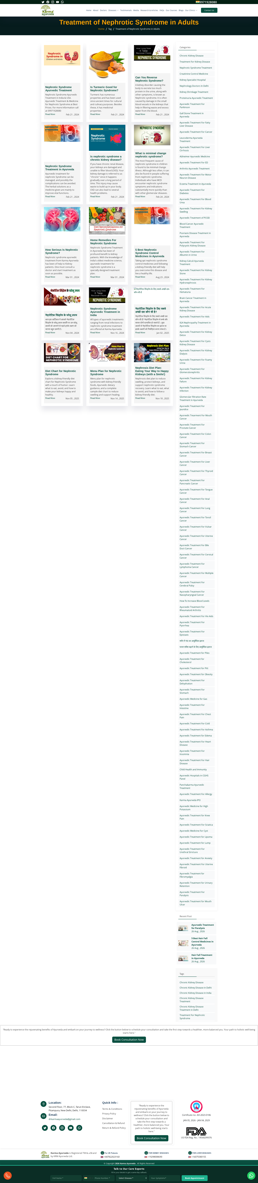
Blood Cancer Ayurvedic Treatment (192, 225)
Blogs (181, 10)
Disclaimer (107, 1118)
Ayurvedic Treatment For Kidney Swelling (196, 210)
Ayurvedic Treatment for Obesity (196, 674)
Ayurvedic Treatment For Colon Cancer (195, 435)
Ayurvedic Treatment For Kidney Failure (196, 380)
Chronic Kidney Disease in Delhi (196, 987)
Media (136, 10)
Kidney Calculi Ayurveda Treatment (192, 262)
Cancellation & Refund (113, 1123)
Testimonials (126, 10)
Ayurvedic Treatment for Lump (195, 842)
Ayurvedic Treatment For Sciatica (196, 824)
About (95, 10)
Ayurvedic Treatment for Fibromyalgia (192, 875)
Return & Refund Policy (114, 1127)
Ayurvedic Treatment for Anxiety (196, 858)
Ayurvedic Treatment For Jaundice (192, 408)
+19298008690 (155, 1156)
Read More (50, 114)
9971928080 (208, 2)
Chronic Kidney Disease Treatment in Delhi (191, 1008)
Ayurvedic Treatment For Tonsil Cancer (195, 519)
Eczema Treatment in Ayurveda (195, 183)
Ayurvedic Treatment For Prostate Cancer (192, 426)
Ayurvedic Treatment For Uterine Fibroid (196, 866)
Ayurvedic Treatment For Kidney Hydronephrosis (196, 281)
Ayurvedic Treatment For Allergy (196, 794)
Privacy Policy (109, 1113)
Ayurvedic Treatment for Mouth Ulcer (196, 903)
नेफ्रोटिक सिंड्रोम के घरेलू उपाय (61, 315)
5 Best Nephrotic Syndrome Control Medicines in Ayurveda (149, 253)
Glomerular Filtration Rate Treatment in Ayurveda (193, 398)
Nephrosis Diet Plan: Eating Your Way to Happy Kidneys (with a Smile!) (152, 371)
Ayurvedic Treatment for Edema (196, 735)
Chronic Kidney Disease (191, 55)
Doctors (103, 10)
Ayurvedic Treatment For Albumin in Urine (192, 253)
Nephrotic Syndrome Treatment (196, 67)
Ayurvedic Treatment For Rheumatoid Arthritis (192, 608)
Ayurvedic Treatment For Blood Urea (195, 201)
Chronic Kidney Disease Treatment (191, 1000)
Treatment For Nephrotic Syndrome (192, 1017)
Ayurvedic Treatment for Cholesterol (192, 661)
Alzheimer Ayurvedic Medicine (195, 156)
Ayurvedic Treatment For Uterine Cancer (196, 538)
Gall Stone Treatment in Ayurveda (192, 115)
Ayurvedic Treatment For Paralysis (192, 894)
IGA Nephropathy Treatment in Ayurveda (195, 324)
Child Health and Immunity (193, 769)
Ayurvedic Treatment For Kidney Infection (196, 389)
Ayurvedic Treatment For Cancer (196, 131)
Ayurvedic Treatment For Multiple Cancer (196, 575)
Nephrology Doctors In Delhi (194, 85)
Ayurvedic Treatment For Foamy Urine (196, 361)
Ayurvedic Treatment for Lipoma (196, 836)
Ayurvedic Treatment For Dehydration (192, 682)
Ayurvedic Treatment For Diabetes (192, 191)
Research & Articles (149, 10)
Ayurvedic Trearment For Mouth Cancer (196, 417)
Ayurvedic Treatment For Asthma (196, 729)
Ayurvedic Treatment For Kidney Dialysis (196, 352)
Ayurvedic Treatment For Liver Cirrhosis (195, 149)
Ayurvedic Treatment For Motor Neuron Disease (196, 176)
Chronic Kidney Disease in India (195, 992)
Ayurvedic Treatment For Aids (194, 316)
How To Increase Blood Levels (194, 600)
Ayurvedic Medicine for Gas (193, 698)
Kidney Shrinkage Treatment (194, 91)
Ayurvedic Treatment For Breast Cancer (196, 454)
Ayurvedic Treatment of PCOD (195, 217)
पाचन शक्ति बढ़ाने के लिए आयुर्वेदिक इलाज (196, 646)
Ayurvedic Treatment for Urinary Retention (196, 884)
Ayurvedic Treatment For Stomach (192, 691)
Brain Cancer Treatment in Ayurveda (193, 300)
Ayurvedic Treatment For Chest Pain (195, 716)
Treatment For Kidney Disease (195, 61)
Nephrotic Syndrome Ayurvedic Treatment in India (105, 312)
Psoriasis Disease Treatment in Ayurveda (195, 235)
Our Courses (171, 10)
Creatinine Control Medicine (194, 73)
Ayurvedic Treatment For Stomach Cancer (192, 445)
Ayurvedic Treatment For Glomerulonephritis (192, 371)
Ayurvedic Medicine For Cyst (194, 830)
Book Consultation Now (129, 1039)
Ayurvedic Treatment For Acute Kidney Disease (195, 309)
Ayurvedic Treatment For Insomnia (192, 752)
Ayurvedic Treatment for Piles (194, 652)
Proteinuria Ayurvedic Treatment (196, 98)
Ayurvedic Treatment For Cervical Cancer (196, 556)
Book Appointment (194, 1178)
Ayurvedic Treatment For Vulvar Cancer (196, 528)
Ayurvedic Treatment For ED (194, 162)
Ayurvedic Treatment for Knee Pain (195, 817)
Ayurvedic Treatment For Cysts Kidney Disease (195, 343)
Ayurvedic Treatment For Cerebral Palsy (192, 584)
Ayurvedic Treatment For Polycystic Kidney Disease (192, 244)
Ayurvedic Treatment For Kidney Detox (196, 333)
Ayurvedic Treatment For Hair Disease (194, 762)
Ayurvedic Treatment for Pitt (194, 668)
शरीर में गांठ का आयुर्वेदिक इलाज (192, 640)
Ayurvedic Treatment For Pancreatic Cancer (192, 482)
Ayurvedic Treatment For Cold (195, 723)
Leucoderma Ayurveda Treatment (191, 139)
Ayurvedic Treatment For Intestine (192, 706)
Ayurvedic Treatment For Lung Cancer (195, 510)
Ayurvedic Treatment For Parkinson (192, 106)
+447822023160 (112, 1156)
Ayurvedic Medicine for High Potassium (194, 808)
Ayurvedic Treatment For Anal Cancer (195, 500)
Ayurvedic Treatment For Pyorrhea (192, 624)
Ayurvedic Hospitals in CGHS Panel (194, 777)
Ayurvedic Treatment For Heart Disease (195, 743)
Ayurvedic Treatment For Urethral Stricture (192, 850)
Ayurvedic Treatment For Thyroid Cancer (196, 473)
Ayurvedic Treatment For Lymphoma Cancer (192, 565)
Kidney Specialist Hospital (193, 79)
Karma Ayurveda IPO (190, 800)
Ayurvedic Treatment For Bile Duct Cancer (194, 547)
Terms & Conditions (112, 1108)
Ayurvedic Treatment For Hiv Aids (196, 616)
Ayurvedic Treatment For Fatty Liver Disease (195, 124)
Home (88, 10)
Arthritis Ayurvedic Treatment (195, 168)
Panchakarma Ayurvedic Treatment (192, 786)
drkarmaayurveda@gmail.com (64, 1119)
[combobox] (88, 1178)
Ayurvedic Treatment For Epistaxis (192, 633)
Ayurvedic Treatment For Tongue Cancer (196, 491)
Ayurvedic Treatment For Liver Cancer (195, 463)
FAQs (162, 10)
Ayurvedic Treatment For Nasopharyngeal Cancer (192, 593)
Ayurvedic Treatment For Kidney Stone (196, 272)
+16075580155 (198, 1156)
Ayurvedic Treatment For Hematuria (192, 290)
